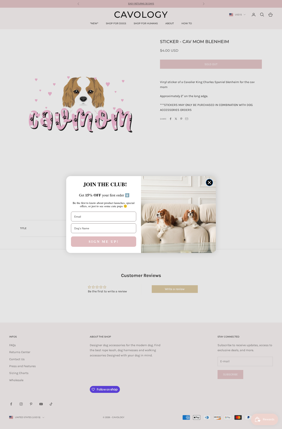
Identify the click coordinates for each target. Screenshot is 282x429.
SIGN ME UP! (104, 242)
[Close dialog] (209, 182)
